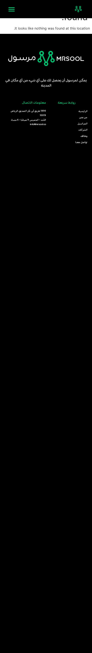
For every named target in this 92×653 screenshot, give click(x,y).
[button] (11, 9)
